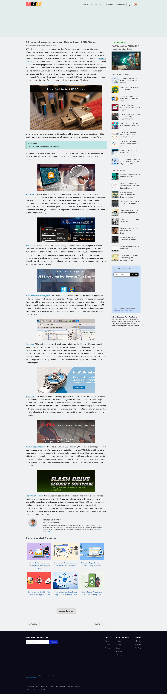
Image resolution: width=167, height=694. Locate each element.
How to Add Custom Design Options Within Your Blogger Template (130, 116)
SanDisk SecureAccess (35, 447)
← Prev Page (33, 624)
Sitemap (77, 686)
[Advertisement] (83, 22)
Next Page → (99, 624)
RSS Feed (138, 648)
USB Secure (31, 194)
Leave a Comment (66, 611)
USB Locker (30, 246)
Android (85, 4)
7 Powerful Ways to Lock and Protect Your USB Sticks (129, 230)
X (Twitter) (138, 641)
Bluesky (99, 529)
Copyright (70, 686)
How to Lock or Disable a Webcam (43, 147)
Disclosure (49, 686)
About (107, 641)
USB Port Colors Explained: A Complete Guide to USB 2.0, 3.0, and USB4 (130, 161)
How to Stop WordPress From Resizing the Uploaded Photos (129, 257)
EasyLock (30, 344)
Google (94, 4)
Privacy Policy (128, 310)
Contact (107, 644)
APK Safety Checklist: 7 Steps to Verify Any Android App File (130, 80)
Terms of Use (30, 686)
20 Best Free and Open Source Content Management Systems (128, 152)
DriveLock (30, 396)
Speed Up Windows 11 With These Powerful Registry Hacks (130, 98)
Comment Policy (60, 686)
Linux (101, 4)
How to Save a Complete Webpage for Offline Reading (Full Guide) (129, 134)
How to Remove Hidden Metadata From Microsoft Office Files (129, 143)
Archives (107, 648)
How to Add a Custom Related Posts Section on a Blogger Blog (130, 107)
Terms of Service (117, 310)
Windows (110, 4)
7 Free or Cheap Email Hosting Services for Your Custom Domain (129, 185)
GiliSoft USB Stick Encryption (38, 296)
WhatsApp (138, 644)
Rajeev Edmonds (52, 519)
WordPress (120, 4)
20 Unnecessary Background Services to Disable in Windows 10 (128, 194)
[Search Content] (129, 3)
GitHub (48, 531)
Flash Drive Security (34, 496)
